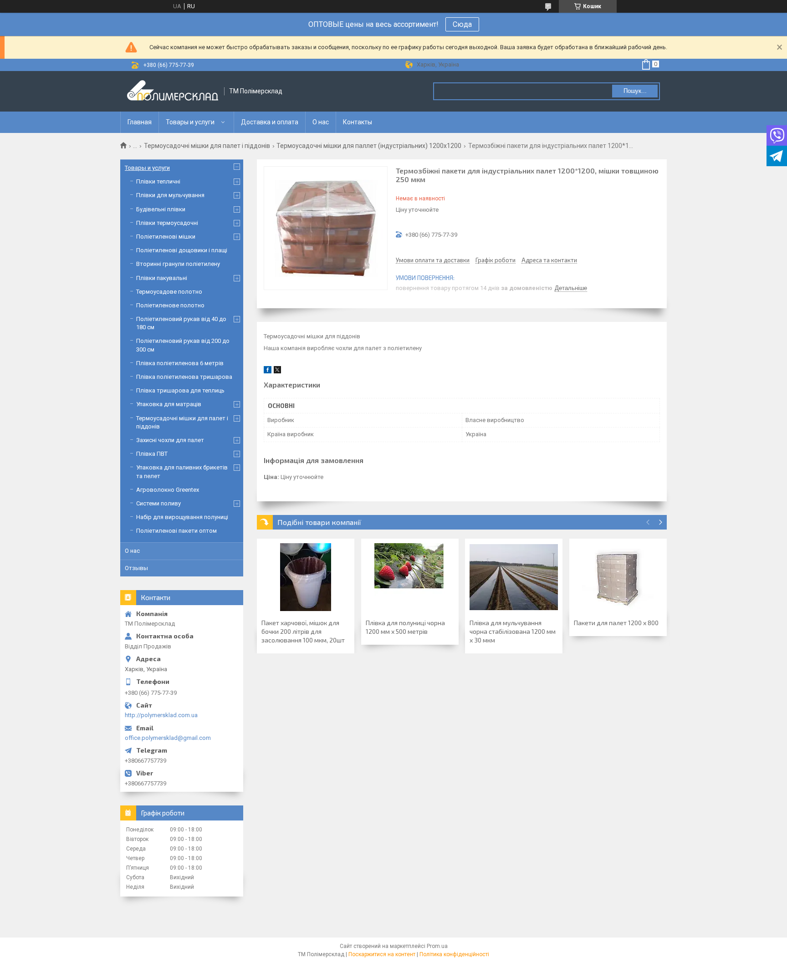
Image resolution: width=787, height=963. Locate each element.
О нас (320, 122)
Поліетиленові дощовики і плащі (181, 250)
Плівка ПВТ (152, 453)
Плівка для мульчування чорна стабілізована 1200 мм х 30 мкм (513, 631)
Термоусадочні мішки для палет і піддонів (207, 145)
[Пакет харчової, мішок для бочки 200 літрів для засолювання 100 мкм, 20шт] (305, 577)
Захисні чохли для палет (170, 440)
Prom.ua (437, 946)
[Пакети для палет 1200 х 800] (618, 577)
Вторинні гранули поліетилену (178, 263)
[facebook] (267, 371)
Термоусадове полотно (169, 291)
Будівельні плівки (160, 209)
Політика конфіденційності (454, 954)
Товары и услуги (190, 122)
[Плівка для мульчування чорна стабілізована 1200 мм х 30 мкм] (514, 577)
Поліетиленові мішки (165, 236)
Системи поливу (158, 503)
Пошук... (635, 90)
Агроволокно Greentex (167, 489)
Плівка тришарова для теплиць (180, 390)
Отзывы (136, 568)
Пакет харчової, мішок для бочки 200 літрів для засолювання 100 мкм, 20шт (303, 631)
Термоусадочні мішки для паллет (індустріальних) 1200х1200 (368, 145)
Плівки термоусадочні (167, 222)
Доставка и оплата (269, 122)
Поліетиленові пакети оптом (176, 530)
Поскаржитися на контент (381, 954)
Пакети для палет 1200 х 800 (616, 623)
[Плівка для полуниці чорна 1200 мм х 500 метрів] (410, 577)
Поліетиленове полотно (170, 305)
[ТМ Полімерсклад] (172, 91)
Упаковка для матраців (168, 404)
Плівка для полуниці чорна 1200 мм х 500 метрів (405, 627)
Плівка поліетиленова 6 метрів (180, 363)
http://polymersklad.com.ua (161, 715)
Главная (140, 122)
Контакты (357, 122)
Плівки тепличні (158, 181)
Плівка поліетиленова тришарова (184, 376)
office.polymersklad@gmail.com (168, 737)
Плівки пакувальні (161, 278)
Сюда (462, 24)
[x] (277, 371)
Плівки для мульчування (170, 195)
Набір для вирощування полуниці (182, 517)
